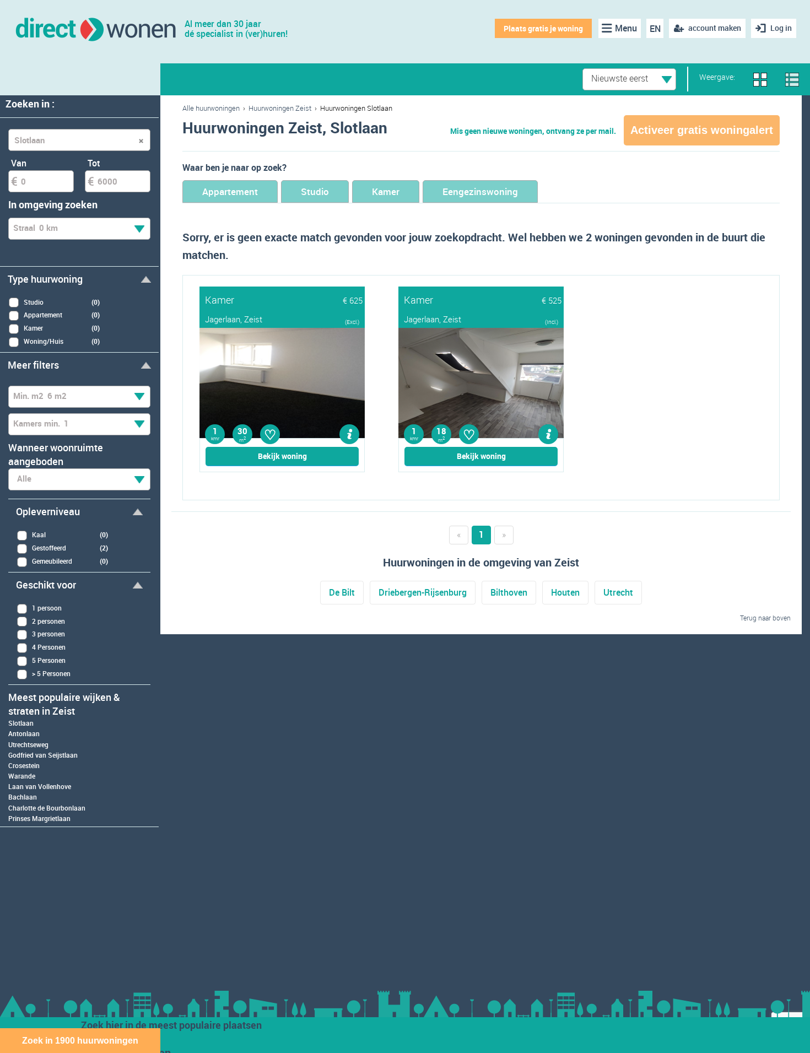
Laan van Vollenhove (39, 786)
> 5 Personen (51, 673)
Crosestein (24, 765)
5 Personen (49, 660)
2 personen (48, 621)
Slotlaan (21, 723)
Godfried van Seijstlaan (43, 754)
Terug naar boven (765, 617)
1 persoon (47, 607)
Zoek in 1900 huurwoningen (80, 1040)
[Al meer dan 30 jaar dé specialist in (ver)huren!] (95, 28)
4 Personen (49, 646)
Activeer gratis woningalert (701, 130)
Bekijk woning (282, 456)
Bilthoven (508, 592)
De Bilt (342, 592)
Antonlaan (24, 733)
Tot (94, 163)
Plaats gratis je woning (543, 28)
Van (18, 163)
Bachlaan (22, 796)
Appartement (230, 191)
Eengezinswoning (480, 191)
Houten (565, 592)
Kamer (385, 191)
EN (655, 29)
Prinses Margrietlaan (39, 818)
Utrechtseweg (28, 744)
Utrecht (618, 592)
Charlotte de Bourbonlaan (46, 807)
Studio (315, 191)
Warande (21, 775)
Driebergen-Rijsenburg (423, 592)
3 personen (48, 633)
